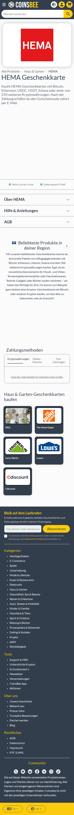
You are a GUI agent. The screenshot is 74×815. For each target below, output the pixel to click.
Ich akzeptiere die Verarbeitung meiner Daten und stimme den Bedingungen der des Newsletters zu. (36, 537)
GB (37, 809)
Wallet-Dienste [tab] (37, 360)
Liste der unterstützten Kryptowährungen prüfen (37, 376)
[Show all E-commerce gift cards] (67, 246)
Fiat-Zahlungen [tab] (58, 360)
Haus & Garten (34, 71)
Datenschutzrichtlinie (34, 539)
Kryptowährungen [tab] (15, 358)
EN (14, 809)
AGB (8, 222)
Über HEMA (14, 199)
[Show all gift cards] (67, 246)
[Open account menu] (62, 4)
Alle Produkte (10, 71)
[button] (4, 5)
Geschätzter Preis (13, 139)
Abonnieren (56, 529)
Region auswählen (13, 109)
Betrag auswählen (13, 124)
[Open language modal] (54, 4)
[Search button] (68, 14)
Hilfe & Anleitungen (21, 210)
